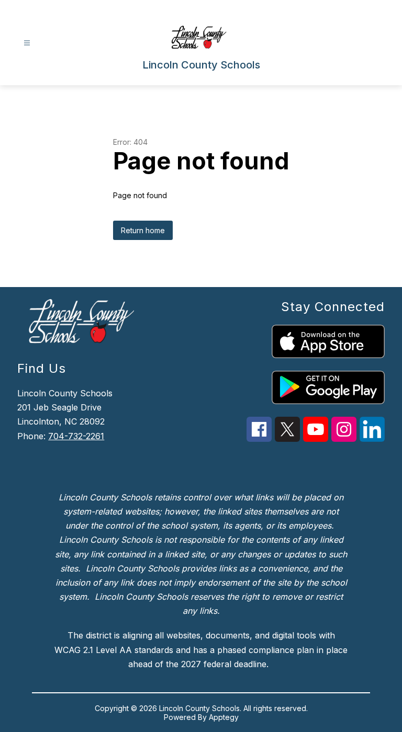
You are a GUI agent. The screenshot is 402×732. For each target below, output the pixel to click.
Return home (143, 230)
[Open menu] (27, 43)
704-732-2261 (76, 436)
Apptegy (224, 717)
